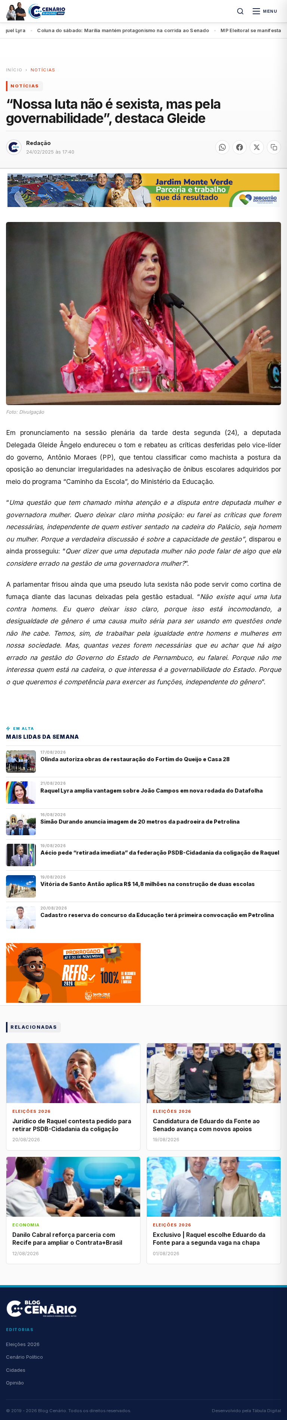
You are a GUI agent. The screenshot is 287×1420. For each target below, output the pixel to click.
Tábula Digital (266, 1410)
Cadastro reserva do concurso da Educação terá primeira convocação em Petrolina (157, 915)
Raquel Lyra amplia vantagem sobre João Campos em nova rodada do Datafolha (151, 790)
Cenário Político (24, 1357)
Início (14, 69)
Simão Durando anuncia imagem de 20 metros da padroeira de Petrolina (140, 821)
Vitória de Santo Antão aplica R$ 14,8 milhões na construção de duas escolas (148, 884)
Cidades (15, 1370)
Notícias (43, 69)
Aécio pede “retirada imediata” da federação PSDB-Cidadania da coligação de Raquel (159, 852)
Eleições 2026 (23, 1344)
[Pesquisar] (240, 11)
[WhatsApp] (222, 147)
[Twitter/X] (257, 147)
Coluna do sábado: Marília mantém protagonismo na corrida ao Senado (90, 30)
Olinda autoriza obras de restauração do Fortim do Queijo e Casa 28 (135, 759)
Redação (38, 143)
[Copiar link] (274, 147)
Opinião (15, 1383)
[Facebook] (239, 147)
